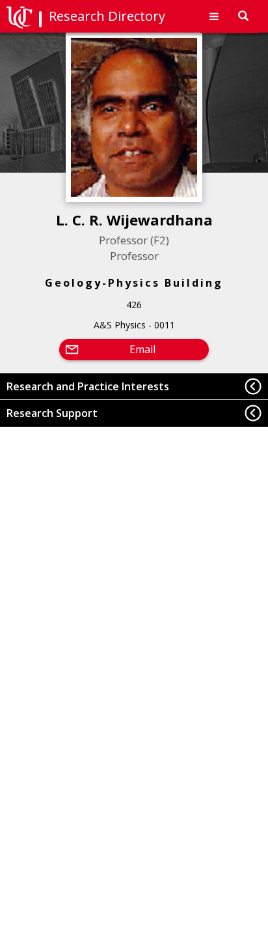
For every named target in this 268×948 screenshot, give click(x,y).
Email (142, 349)
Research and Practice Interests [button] (88, 386)
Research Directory (107, 16)
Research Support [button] (52, 413)
